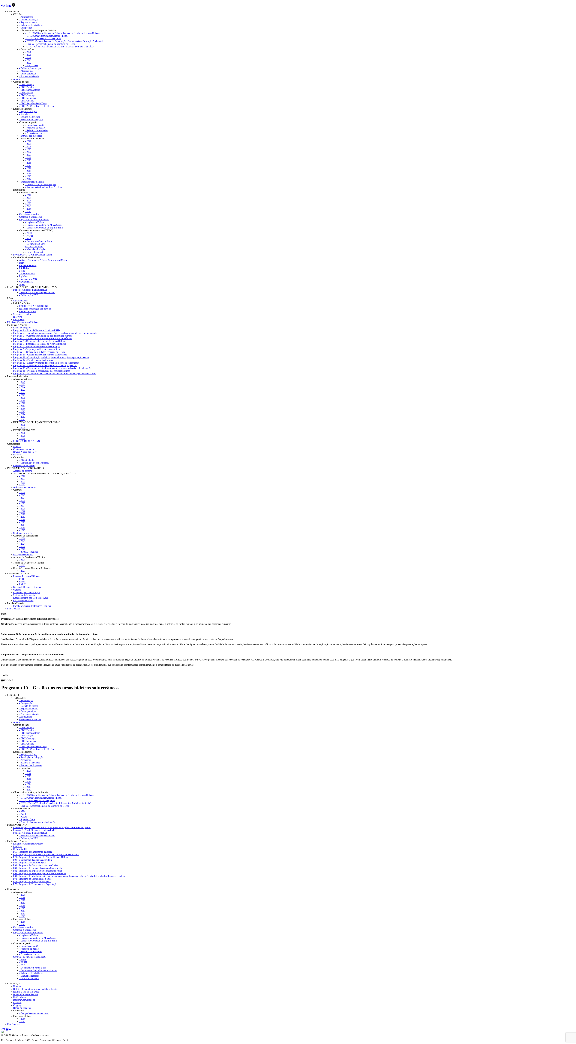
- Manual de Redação (35, 249)
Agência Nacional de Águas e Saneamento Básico (43, 260)
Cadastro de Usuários (23, 600)
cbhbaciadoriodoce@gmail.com (84, 1040)
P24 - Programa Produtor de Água (29, 862)
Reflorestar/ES (20, 849)
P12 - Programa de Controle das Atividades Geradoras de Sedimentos (46, 854)
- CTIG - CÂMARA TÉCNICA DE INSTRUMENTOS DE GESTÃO (59, 46)
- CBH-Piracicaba (27, 87)
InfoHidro (24, 268)
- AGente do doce (27, 460)
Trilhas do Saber (27, 273)
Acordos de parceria (22, 471)
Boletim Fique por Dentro (25, 994)
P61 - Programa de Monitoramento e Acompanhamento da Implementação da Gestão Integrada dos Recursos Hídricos (69, 876)
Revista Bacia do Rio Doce (26, 991)
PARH (22, 584)
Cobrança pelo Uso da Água (26, 592)
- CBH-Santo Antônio (29, 90)
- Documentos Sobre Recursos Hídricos (35, 245)
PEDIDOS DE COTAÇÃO (26, 441)
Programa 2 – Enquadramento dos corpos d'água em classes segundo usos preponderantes (55, 333)
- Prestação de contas (35, 133)
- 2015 (28, 171)
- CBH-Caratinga (27, 95)
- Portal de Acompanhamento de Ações (37, 822)
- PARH (29, 235)
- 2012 (28, 179)
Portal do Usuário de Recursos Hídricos (32, 606)
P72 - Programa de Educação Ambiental (32, 881)
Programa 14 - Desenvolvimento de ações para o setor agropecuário (45, 365)
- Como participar (27, 73)
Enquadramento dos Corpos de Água (30, 598)
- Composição (25, 27)
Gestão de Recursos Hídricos (27, 587)
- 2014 (28, 173)
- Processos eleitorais (29, 76)
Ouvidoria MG (26, 281)
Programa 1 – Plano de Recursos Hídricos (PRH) (36, 330)
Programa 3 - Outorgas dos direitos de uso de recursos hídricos (42, 335)
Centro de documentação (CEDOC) (30, 957)
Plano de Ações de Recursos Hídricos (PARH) (35, 830)
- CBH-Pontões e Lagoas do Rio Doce (37, 106)
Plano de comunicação (23, 465)
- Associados (25, 114)
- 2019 (28, 160)
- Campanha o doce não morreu (34, 462)
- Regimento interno (28, 22)
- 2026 (28, 52)
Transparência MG (28, 279)
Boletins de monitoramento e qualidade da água (35, 989)
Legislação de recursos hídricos (34, 219)
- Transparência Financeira (31, 181)
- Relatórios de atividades (31, 25)
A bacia (16, 79)
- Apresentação (26, 17)
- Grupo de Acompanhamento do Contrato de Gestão (50, 44)
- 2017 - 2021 (31, 65)
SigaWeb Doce (20, 300)
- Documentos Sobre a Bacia (38, 241)
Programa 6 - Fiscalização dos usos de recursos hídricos (39, 344)
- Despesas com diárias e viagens (40, 184)
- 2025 (28, 54)
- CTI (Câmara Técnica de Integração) (43, 38)
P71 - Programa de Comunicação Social (32, 879)
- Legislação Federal (34, 222)
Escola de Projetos (22, 327)
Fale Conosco (13, 608)
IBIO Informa (19, 997)
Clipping (17, 1005)
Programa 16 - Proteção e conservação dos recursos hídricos (41, 371)
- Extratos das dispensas (30, 135)
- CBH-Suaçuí (26, 92)
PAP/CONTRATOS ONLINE (33, 306)
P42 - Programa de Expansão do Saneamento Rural (37, 870)
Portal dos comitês (27, 265)
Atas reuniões (25, 716)
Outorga (17, 589)
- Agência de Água (28, 111)
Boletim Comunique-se (24, 1000)
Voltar (5, 675)
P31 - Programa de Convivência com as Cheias (35, 865)
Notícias (17, 446)
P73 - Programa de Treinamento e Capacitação (35, 884)
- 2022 (28, 63)
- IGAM (23, 816)
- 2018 (28, 163)
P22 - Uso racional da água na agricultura (32, 860)
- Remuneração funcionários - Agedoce (43, 187)
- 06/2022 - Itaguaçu (28, 552)
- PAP (28, 238)
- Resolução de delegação (31, 119)
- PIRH (28, 233)
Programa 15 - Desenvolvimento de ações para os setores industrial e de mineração (52, 368)
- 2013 (28, 176)
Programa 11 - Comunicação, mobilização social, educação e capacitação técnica (51, 357)
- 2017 (28, 165)
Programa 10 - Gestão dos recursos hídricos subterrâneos (40, 354)
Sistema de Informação (24, 595)
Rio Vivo (17, 317)
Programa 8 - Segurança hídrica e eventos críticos (36, 349)
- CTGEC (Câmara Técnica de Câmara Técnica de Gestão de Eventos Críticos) (62, 33)
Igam (21, 262)
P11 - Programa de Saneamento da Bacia (32, 852)
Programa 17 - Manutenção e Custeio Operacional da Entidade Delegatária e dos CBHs (54, 373)
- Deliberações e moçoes (30, 68)
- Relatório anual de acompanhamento (37, 292)
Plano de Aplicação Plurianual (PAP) (30, 290)
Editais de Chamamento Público (22, 322)
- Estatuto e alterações (29, 117)
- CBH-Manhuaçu (27, 98)
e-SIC (22, 271)
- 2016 (28, 168)
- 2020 (28, 157)
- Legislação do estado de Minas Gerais (43, 225)
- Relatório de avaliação (36, 130)
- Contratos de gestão (35, 125)
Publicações (18, 319)
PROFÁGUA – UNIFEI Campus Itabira (32, 254)
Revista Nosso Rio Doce (25, 452)
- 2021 (28, 154)
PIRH (22, 581)
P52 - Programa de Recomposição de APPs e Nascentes (39, 873)
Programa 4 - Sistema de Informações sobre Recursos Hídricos (42, 338)
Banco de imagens (22, 1008)
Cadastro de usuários (29, 214)
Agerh (22, 284)
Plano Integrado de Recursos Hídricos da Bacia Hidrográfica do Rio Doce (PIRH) (52, 827)
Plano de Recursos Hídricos (26, 576)
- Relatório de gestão (35, 127)
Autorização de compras (24, 487)
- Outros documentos (35, 252)
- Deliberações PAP (28, 295)
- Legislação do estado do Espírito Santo (44, 227)
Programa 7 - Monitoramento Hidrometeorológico (36, 346)
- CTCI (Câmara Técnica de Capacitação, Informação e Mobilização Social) (55, 803)
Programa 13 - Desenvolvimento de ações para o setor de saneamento (46, 362)
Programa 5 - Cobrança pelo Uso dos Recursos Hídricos (39, 341)
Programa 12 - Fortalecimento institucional (33, 360)
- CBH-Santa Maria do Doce (32, 103)
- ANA (22, 811)
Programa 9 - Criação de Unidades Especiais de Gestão (39, 352)
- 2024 (28, 57)
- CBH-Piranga (26, 84)
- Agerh (22, 814)
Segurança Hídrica (22, 314)
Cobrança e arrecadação (30, 217)
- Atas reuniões (26, 71)
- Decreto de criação (28, 19)
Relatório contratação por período (35, 308)
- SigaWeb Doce (27, 819)
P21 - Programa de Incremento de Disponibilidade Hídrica (40, 857)
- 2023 (28, 60)
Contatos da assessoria (23, 449)
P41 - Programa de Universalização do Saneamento (37, 868)
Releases (17, 454)
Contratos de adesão (22, 533)
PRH (21, 579)
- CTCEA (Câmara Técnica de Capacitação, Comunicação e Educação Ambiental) (64, 41)
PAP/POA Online (27, 311)
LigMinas (23, 276)
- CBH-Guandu (26, 100)
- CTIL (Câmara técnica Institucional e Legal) (46, 36)
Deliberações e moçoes (30, 719)
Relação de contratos (23, 554)
